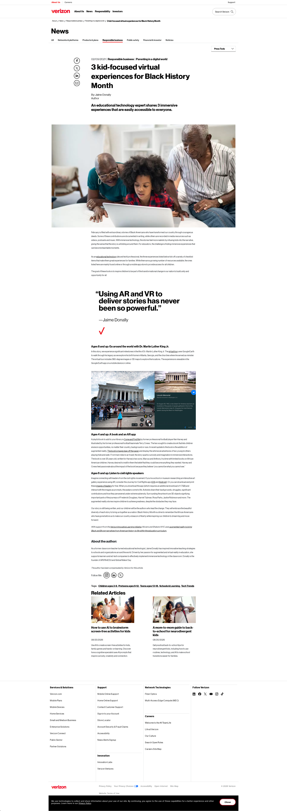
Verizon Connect (58, 733)
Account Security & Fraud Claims (112, 726)
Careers (68, 2)
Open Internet (161, 786)
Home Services (57, 713)
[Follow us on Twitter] (120, 575)
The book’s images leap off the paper (123, 451)
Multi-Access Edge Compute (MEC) (162, 700)
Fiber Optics (151, 694)
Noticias (169, 40)
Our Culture (150, 736)
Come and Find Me (132, 439)
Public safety (133, 40)
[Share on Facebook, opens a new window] (77, 61)
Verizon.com (56, 694)
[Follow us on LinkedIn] (113, 575)
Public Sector (56, 740)
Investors (118, 11)
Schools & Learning (169, 585)
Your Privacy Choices (124, 786)
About (54, 21)
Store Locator (104, 720)
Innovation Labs (104, 762)
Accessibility (103, 733)
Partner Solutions (58, 746)
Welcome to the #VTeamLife (158, 722)
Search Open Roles (154, 742)
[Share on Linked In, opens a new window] (77, 76)
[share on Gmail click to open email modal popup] (76, 82)
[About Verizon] (60, 11)
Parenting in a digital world (94, 21)
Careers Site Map (153, 749)
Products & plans (90, 40)
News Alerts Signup (106, 740)
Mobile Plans (56, 700)
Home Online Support (107, 700)
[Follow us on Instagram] (106, 575)
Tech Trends (187, 585)
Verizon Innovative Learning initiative (125, 526)
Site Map (174, 786)
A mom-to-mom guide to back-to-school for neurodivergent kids (173, 631)
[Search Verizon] (224, 11)
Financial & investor (152, 40)
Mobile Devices (57, 707)
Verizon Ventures (105, 768)
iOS (153, 482)
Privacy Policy (105, 786)
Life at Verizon (151, 729)
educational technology (106, 256)
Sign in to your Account (108, 713)
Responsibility (102, 11)
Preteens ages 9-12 (128, 585)
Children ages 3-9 (107, 585)
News (89, 11)
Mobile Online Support (108, 694)
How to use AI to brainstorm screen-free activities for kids (110, 629)
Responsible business (74, 21)
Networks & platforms (68, 40)
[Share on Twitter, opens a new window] (77, 68)
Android (162, 482)
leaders (108, 486)
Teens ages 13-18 (149, 585)
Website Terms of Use (109, 793)
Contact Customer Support (110, 707)
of (104, 486)
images (99, 486)
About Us (55, 2)
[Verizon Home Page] (58, 787)
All (52, 40)
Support (231, 2)
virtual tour (173, 351)
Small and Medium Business (63, 720)
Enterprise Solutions (59, 726)
